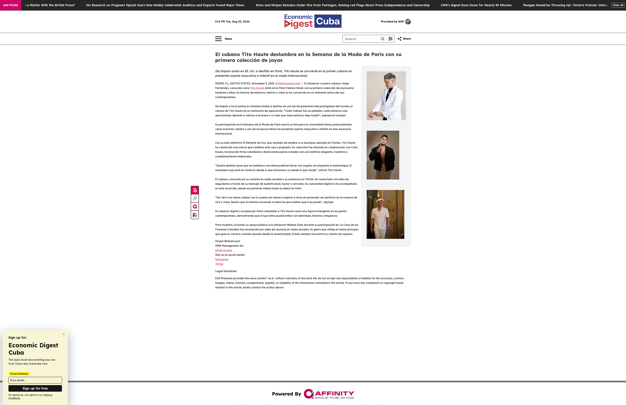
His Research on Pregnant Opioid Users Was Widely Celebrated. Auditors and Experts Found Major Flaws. (165, 5)
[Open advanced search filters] (390, 39)
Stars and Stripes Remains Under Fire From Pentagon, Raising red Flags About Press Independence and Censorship (343, 5)
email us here (223, 250)
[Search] (383, 39)
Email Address (19, 373)
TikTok (219, 264)
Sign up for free (35, 388)
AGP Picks (10, 5)
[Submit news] (195, 190)
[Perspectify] (195, 198)
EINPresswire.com (287, 83)
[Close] (63, 334)
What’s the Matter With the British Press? (44, 5)
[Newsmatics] (195, 215)
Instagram (222, 259)
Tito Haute (257, 88)
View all (618, 5)
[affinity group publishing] (195, 206)
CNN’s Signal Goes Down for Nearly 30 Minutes (476, 5)
